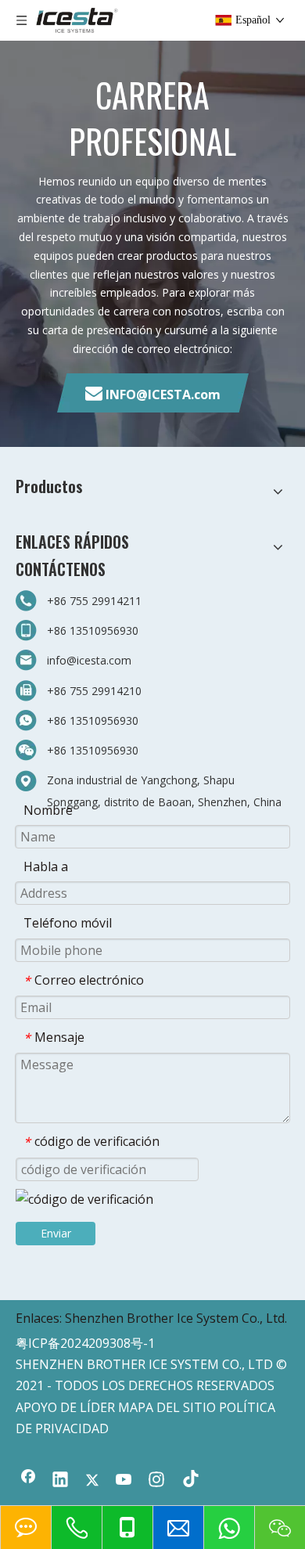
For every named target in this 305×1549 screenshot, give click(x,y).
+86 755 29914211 (94, 600)
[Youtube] (124, 1480)
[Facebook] (28, 1480)
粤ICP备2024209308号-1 (85, 1343)
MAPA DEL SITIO (167, 1407)
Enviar (56, 1233)
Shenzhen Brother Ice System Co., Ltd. (176, 1318)
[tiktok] (188, 1480)
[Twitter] (92, 1480)
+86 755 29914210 (94, 690)
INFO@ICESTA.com (163, 394)
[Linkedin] (60, 1480)
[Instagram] (156, 1480)
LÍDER (97, 1407)
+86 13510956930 (92, 630)
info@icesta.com (89, 660)
